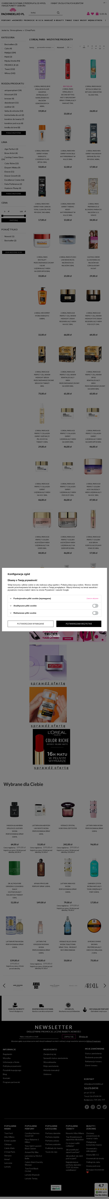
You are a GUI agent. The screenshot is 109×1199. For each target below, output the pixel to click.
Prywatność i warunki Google (57, 590)
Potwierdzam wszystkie (79, 623)
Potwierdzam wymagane (30, 623)
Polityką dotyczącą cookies (72, 585)
